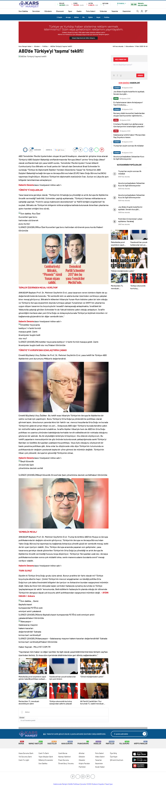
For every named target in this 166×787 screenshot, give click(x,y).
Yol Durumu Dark (25, 757)
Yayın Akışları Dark (46, 757)
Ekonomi (60, 11)
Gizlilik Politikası (73, 784)
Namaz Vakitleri (36, 743)
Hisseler (97, 743)
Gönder (21, 718)
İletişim (64, 784)
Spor (70, 11)
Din (83, 17)
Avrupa (68, 17)
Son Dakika (23, 11)
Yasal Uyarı (109, 784)
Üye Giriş (113, 753)
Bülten (76, 17)
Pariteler (110, 743)
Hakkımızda (57, 784)
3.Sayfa (59, 17)
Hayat (98, 17)
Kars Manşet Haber (25, 46)
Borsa (21, 743)
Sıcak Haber (100, 767)
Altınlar (82, 753)
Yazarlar (114, 11)
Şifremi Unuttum (116, 760)
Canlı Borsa (62, 753)
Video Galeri (100, 757)
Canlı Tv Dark (44, 753)
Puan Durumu (83, 743)
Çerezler (83, 784)
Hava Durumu (67, 743)
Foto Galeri (90, 11)
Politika (106, 17)
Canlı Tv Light (24, 760)
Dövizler (82, 757)
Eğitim (90, 17)
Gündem (48, 11)
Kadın (79, 11)
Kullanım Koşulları (98, 784)
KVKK (89, 784)
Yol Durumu (124, 743)
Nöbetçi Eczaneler (46, 760)
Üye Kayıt (113, 757)
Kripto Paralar (140, 743)
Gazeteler (127, 11)
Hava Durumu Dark (26, 753)
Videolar (103, 11)
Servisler (36, 11)
